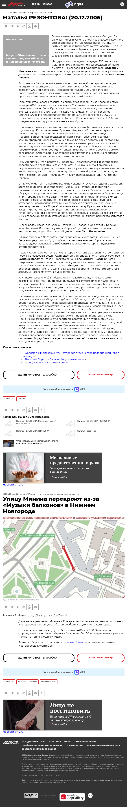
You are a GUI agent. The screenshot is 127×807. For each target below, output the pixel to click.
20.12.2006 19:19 (10, 12)
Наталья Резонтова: (86, 431)
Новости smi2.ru (13, 484)
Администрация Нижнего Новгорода (21, 600)
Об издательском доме (33, 742)
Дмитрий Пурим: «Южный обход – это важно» (54, 359)
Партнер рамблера (48, 795)
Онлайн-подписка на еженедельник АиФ (42, 745)
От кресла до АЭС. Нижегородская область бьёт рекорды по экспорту (37, 442)
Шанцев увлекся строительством (46, 362)
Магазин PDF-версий (86, 742)
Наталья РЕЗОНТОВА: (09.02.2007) (93, 421)
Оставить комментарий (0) (101, 375)
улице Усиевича (77, 642)
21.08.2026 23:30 (10, 494)
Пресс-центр (55, 742)
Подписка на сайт (74, 745)
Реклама (68, 742)
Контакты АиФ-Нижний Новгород (103, 745)
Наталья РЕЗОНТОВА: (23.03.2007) (32, 431)
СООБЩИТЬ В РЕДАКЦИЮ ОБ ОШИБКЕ (39, 749)
